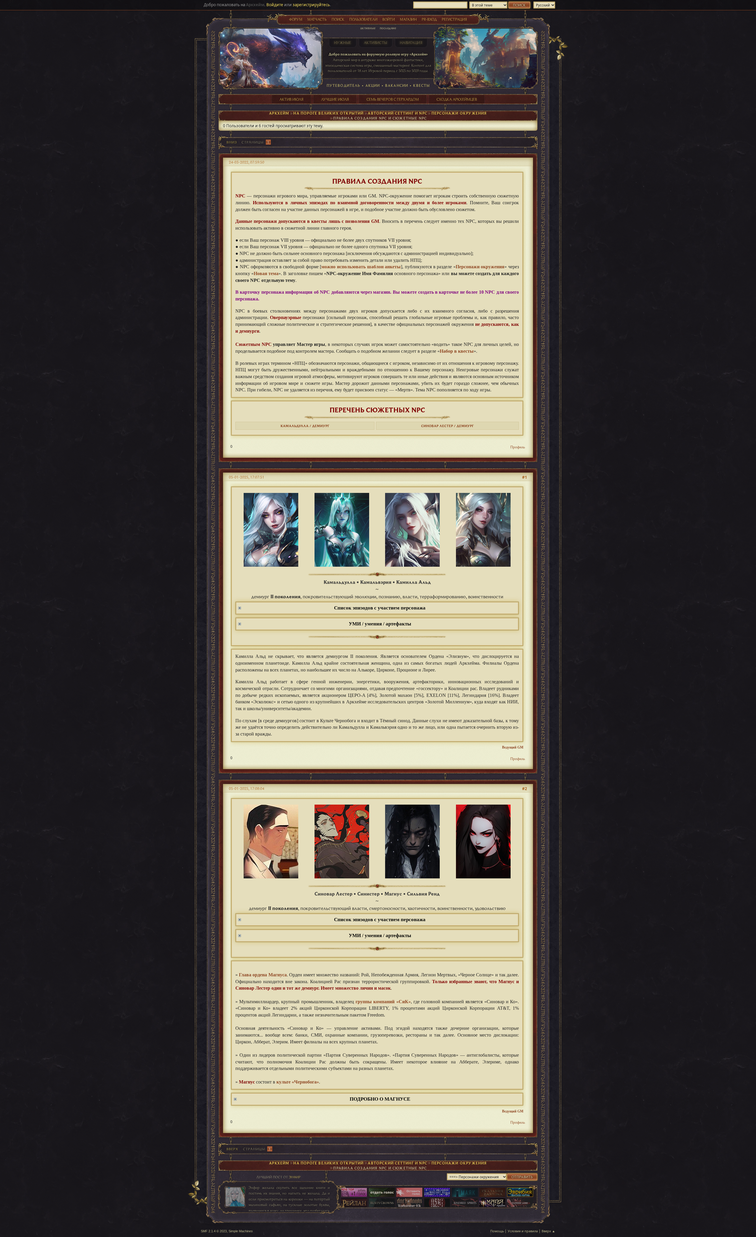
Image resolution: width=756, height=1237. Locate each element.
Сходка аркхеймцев (456, 99)
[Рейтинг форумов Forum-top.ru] (382, 1193)
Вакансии (396, 85)
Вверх (232, 1149)
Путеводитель (343, 85)
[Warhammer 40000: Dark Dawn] (409, 1203)
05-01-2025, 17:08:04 (246, 788)
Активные (368, 28)
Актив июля (291, 99)
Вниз (232, 142)
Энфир (294, 1177)
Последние (388, 28)
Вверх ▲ (548, 1231)
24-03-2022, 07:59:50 (246, 162)
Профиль (517, 447)
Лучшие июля (335, 99)
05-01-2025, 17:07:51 (246, 477)
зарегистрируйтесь (311, 4)
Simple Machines (241, 1231)
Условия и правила (523, 1231)
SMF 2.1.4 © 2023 (214, 1231)
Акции (372, 85)
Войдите (274, 4)
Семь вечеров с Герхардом (392, 99)
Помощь (497, 1231)
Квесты (421, 85)
